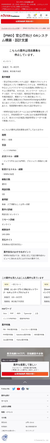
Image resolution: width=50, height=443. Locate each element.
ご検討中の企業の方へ (8, 431)
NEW (6, 284)
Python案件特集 (22, 340)
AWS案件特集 (39, 335)
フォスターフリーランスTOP (10, 28)
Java (5, 313)
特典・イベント (7, 412)
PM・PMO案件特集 (10, 329)
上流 (36, 313)
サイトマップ (30, 431)
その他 (3, 418)
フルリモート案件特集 (29, 329)
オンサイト (7, 61)
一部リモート (16, 284)
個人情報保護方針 (31, 426)
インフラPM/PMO (9, 150)
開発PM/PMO (25, 319)
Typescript (27, 313)
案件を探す (5, 395)
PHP (11, 313)
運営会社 (4, 422)
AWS (18, 313)
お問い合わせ (30, 422)
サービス (4, 401)
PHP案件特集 (8, 335)
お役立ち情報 (6, 406)
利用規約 (4, 426)
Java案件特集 (8, 340)
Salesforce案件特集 (23, 335)
